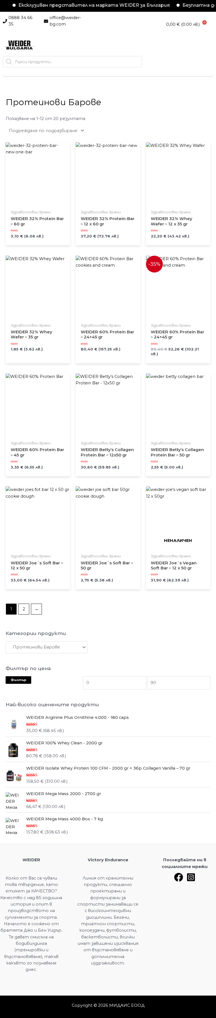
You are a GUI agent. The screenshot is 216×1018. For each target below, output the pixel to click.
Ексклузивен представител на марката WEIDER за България (86, 5)
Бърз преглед (38, 204)
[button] (48, 45)
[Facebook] (178, 877)
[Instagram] (190, 877)
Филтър (18, 680)
